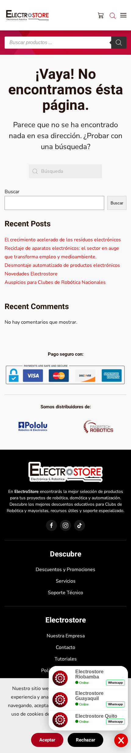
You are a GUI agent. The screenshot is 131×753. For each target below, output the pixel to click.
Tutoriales (66, 659)
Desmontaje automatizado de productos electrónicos (62, 265)
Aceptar (47, 740)
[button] (123, 15)
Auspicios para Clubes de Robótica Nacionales (55, 282)
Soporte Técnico (65, 592)
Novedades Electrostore (31, 273)
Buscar (12, 191)
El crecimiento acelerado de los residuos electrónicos (63, 239)
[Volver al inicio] (27, 15)
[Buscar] (118, 43)
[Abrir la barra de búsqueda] (113, 15)
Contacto (65, 647)
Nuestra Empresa (66, 636)
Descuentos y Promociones (65, 569)
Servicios (66, 581)
